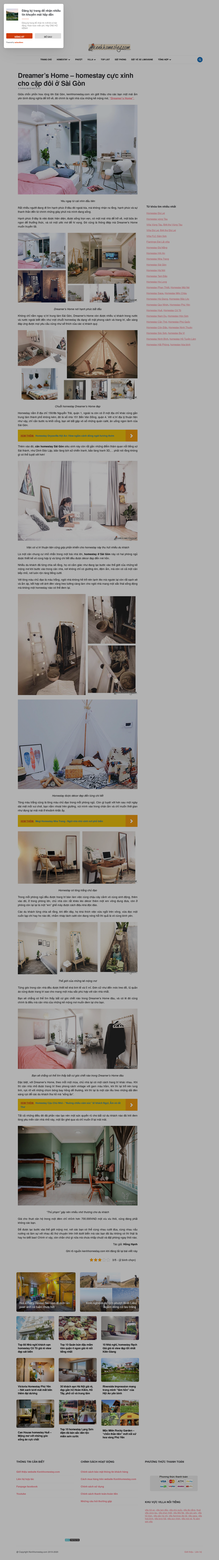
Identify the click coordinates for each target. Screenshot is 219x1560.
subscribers (19, 42)
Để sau (48, 37)
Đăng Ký (19, 37)
